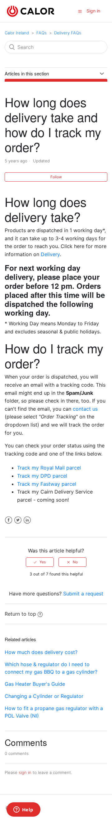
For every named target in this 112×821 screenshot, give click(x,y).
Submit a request (83, 593)
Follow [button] (56, 176)
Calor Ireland (17, 32)
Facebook (8, 520)
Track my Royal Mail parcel (49, 468)
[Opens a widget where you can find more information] (23, 810)
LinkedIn (27, 520)
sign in (25, 772)
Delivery (50, 254)
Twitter (18, 520)
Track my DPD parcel (42, 476)
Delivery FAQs (67, 32)
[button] (80, 11)
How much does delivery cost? (41, 652)
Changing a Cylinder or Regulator (44, 696)
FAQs (41, 32)
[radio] (40, 562)
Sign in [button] (93, 10)
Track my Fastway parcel (46, 484)
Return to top (20, 614)
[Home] (30, 10)
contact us (85, 409)
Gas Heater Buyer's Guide (35, 684)
